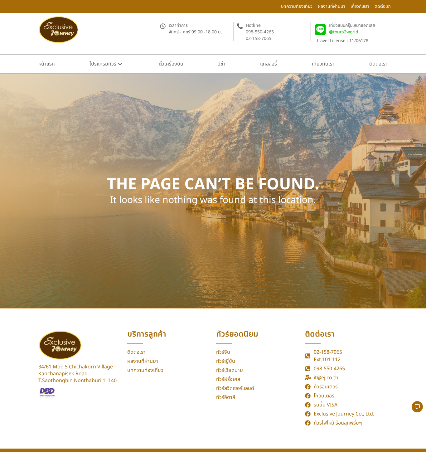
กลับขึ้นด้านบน (359, 439)
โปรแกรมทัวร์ (103, 64)
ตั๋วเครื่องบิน (171, 64)
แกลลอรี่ (268, 64)
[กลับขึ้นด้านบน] (381, 439)
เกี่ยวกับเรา (323, 64)
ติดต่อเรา (378, 64)
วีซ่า (221, 64)
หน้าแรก (46, 64)
